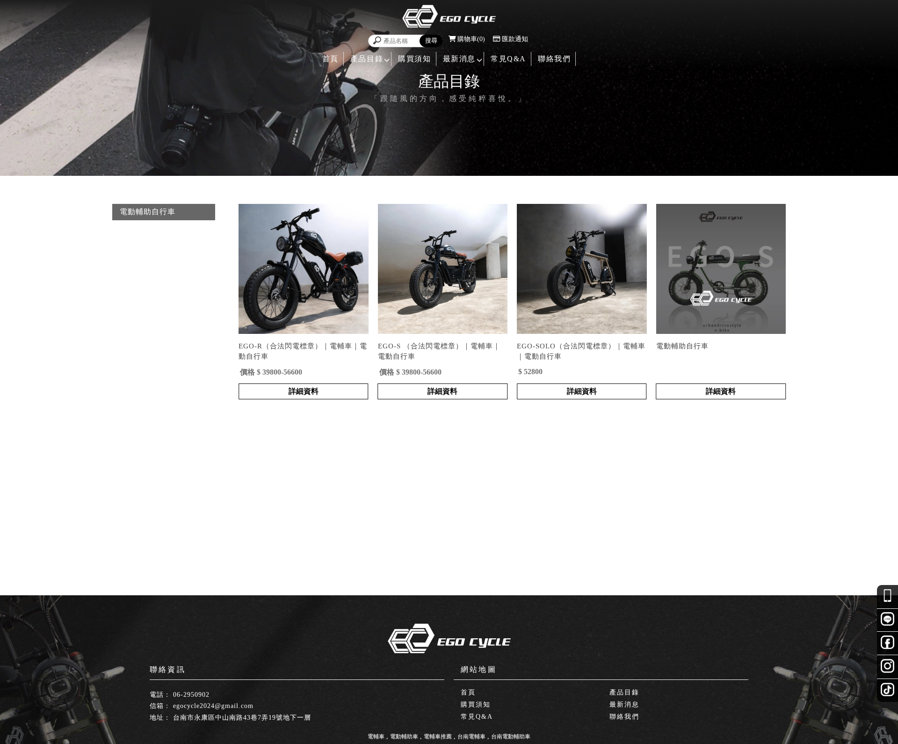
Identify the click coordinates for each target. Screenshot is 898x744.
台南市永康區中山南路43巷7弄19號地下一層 (242, 717)
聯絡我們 (554, 59)
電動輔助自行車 (147, 212)
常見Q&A (508, 59)
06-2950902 (191, 694)
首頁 (330, 59)
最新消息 (459, 59)
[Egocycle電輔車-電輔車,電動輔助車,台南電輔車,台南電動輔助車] (449, 17)
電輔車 (376, 736)
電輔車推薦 (438, 736)
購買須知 (414, 59)
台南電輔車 (471, 736)
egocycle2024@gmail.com (213, 705)
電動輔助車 (404, 736)
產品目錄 (366, 59)
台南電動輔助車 (510, 736)
